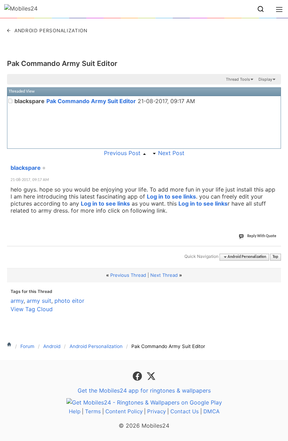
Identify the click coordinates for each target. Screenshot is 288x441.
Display (265, 79)
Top (275, 257)
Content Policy (124, 411)
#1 (275, 164)
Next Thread (164, 275)
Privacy (156, 411)
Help (74, 411)
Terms (93, 411)
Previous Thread (128, 275)
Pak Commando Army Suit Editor (62, 63)
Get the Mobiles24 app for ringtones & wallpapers (144, 390)
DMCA (211, 411)
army (17, 300)
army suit (39, 300)
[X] (151, 375)
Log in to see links (171, 196)
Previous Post (122, 152)
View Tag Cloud (32, 309)
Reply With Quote (261, 236)
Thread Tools (238, 79)
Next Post (171, 152)
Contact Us (184, 411)
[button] (260, 9)
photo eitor (69, 300)
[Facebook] (138, 375)
